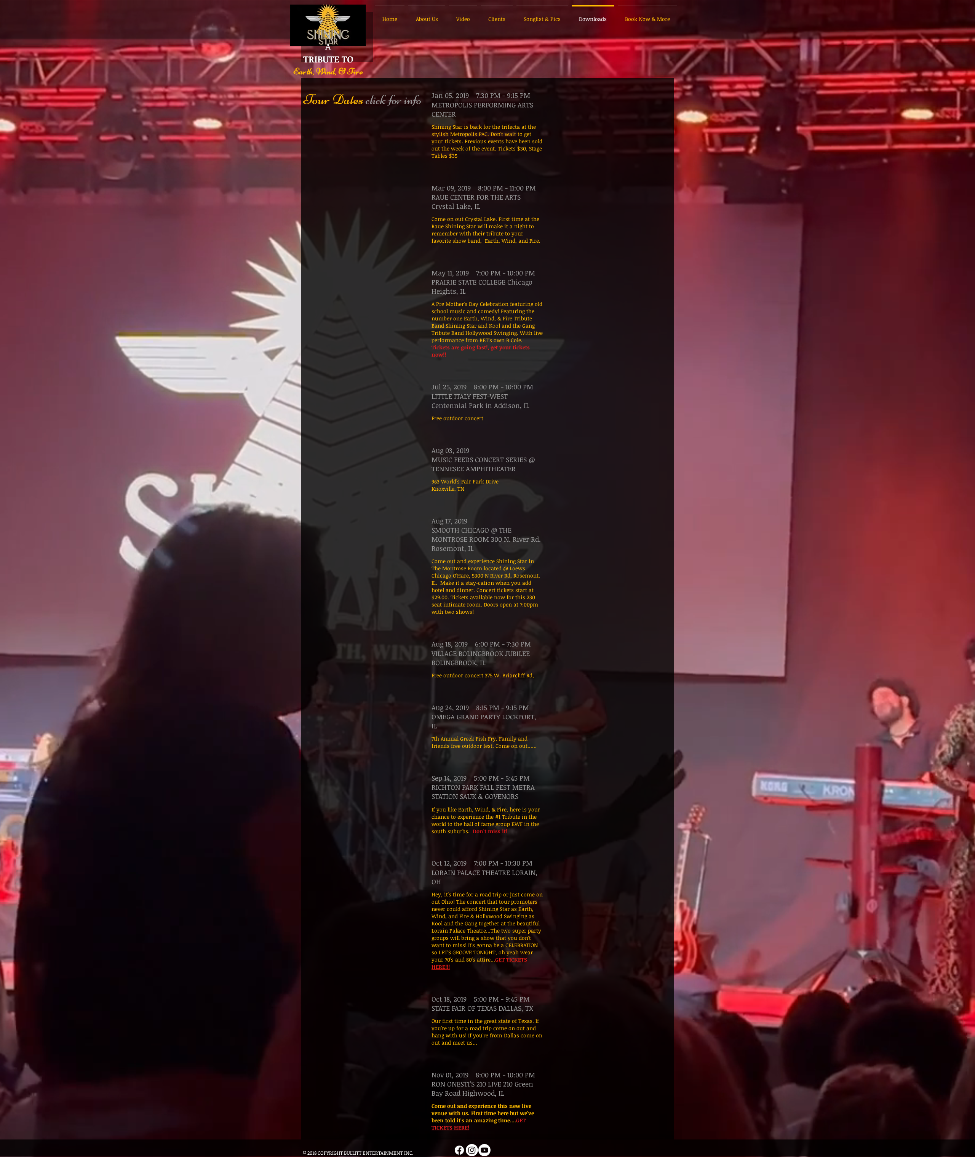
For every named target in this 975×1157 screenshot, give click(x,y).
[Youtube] (484, 1150)
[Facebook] (459, 1150)
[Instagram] (472, 1150)
